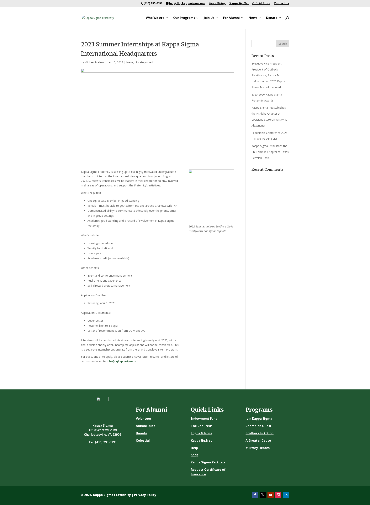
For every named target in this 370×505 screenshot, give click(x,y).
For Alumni (231, 18)
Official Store (261, 3)
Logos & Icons (201, 433)
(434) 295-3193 (106, 442)
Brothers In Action (259, 433)
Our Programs (184, 18)
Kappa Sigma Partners (208, 462)
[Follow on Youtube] (270, 495)
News (253, 18)
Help (194, 448)
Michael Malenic (95, 62)
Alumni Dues (145, 426)
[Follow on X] (263, 495)
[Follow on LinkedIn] (286, 495)
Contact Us (281, 3)
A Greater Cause (258, 440)
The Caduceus (201, 426)
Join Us (209, 18)
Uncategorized (144, 62)
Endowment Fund (204, 418)
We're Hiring (217, 3)
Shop (194, 455)
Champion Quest (259, 426)
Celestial (143, 440)
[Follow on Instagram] (278, 495)
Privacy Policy (145, 495)
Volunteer (143, 418)
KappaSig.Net (239, 3)
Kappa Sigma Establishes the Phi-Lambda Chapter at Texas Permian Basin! (270, 152)
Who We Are (155, 18)
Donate (272, 18)
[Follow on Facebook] (255, 495)
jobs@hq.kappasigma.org (122, 361)
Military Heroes (258, 448)
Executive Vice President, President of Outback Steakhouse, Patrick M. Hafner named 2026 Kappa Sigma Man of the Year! (268, 75)
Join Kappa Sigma (259, 418)
